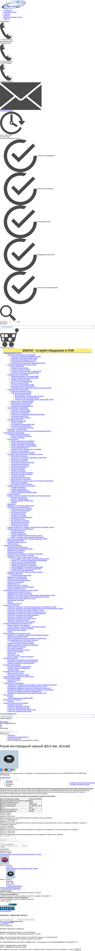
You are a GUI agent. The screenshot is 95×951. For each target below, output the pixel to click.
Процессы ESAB (17, 423)
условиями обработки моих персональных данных (12, 922)
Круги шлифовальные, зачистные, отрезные (22, 640)
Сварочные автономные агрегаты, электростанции (25, 572)
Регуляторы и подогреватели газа (19, 507)
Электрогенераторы (11, 658)
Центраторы (11, 653)
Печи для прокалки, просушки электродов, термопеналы (26, 638)
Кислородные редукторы (19, 459)
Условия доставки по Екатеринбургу (82, 783)
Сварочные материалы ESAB (17, 389)
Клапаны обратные (17, 437)
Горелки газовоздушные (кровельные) (20, 529)
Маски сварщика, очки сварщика (18, 625)
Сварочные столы (13, 655)
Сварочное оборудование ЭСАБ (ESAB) (21, 355)
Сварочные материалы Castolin (18, 675)
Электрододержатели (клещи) (17, 636)
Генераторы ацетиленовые (16, 542)
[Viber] (11, 770)
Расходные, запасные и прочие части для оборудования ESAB (29, 431)
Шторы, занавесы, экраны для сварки (20, 656)
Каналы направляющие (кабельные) (23, 564)
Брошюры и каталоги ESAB (16, 429)
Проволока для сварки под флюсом (19, 593)
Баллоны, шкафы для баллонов (22, 500)
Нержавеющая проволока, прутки (19, 592)
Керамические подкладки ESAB (22, 406)
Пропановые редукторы (19, 461)
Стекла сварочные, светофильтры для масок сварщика (26, 627)
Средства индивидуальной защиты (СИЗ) (18, 623)
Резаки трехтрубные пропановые (22, 442)
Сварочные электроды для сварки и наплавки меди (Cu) (26, 612)
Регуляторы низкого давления (21, 509)
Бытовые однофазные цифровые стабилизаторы (24, 691)
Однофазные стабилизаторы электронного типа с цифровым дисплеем (32, 685)
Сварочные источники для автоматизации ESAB (28, 414)
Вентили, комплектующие (20, 499)
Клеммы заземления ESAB (20, 379)
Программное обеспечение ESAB (22, 424)
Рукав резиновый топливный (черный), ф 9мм (22, 868)
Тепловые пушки (13, 670)
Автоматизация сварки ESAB (17, 408)
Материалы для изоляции (12, 699)
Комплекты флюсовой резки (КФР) (23, 452)
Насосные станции (13, 680)
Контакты (7, 15)
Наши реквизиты (6, 911)
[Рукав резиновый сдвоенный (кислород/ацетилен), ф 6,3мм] (4, 859)
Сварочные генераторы (15, 582)
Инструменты (8, 695)
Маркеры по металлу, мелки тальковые (20, 643)
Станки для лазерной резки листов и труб (21, 709)
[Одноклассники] (4, 770)
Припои (10, 602)
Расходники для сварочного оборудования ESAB (28, 363)
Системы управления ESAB (21, 426)
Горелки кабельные (17, 532)
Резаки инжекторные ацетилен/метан (24, 446)
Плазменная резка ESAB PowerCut (23, 361)
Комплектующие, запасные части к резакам (26, 449)
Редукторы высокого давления (21, 474)
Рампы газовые (12, 544)
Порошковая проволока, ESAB (21, 403)
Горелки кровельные (18, 530)
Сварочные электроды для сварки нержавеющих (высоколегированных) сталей (35, 608)
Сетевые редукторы (18, 476)
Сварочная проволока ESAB (21, 391)
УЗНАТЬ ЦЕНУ (5, 777)
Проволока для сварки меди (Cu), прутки (21, 598)
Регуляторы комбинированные (21, 517)
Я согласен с (12, 922)
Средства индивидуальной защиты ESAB (21, 364)
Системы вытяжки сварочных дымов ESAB (26, 371)
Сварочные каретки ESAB (20, 409)
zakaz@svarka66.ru (6, 110)
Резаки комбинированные (20, 447)
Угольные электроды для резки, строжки (21, 622)
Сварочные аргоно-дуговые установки (20, 555)
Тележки (14, 502)
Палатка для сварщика (15, 651)
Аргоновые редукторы (19, 467)
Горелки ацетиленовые (19, 489)
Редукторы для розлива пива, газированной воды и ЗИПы (27, 539)
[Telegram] (9, 770)
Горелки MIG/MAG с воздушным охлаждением (27, 567)
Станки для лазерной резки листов (19, 711)
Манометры (11, 504)
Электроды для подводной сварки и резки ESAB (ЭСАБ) (34, 399)
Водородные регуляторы (19, 524)
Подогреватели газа (18, 519)
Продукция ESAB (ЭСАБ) (12, 353)
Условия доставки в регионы (80, 784)
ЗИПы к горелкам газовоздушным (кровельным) (27, 537)
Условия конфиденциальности (10, 887)
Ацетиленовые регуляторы (20, 522)
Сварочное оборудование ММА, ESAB (24, 358)
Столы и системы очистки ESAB (22, 428)
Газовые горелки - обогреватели (18, 668)
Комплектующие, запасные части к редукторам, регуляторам (32, 481)
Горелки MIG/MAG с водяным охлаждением (26, 568)
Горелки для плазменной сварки (22, 570)
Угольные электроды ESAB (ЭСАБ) (27, 398)
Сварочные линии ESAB (19, 416)
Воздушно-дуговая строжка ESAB (22, 386)
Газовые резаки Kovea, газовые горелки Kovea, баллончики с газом (30, 527)
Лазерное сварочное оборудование (16, 703)
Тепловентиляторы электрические (19, 666)
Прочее (10, 631)
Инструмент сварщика (15, 648)
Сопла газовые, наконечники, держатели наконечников (30, 559)
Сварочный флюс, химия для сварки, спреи (19, 676)
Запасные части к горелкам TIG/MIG (23, 562)
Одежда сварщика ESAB (19, 368)
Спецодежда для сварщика (16, 630)
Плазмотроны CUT (14, 583)
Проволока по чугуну (14, 603)
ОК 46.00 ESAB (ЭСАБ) (23, 394)
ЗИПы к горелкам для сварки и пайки (24, 492)
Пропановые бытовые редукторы (22, 462)
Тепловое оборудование (12, 665)
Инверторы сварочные (15, 552)
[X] (6, 770)
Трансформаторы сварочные (17, 547)
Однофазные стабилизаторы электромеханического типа (27, 686)
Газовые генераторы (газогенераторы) (20, 663)
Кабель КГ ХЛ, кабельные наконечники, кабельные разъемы (28, 635)
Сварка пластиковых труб (16, 588)
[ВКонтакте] (1, 770)
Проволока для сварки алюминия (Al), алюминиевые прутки (28, 597)
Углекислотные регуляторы (20, 510)
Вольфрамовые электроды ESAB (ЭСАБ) (29, 396)
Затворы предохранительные (21, 436)
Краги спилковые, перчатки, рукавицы (20, 628)
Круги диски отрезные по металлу (22, 641)
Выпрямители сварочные (16, 550)
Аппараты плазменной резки (17, 578)
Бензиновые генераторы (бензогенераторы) (22, 660)
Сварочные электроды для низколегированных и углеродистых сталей (31, 607)
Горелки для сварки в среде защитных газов (22, 557)
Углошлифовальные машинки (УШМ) (20, 698)
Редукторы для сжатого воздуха (22, 472)
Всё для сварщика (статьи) (13, 17)
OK (19, 322)
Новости (7, 19)
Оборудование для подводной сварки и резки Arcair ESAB (31, 388)
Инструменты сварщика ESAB (21, 381)
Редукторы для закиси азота (21, 477)
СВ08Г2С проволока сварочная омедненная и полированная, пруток (31, 595)
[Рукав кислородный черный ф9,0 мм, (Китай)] (9, 759)
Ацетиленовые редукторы (20, 464)
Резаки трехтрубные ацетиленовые (23, 444)
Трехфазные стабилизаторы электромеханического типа (27, 693)
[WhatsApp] (14, 770)
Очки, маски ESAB (17, 366)
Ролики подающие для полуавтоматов (20, 587)
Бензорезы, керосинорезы (20, 451)
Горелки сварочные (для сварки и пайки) (21, 486)
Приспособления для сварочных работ (17, 633)
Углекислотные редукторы (20, 466)
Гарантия (7, 14)
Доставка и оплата (10, 12)
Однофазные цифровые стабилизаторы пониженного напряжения (30, 690)
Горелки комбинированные (20, 491)
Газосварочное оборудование (14, 432)
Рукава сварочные (13, 494)
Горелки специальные (18, 534)
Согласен (77, 949)
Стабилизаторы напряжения (13, 683)
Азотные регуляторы (18, 514)
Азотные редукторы (18, 469)
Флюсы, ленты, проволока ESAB (22, 401)
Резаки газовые (12, 439)
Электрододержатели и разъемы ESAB (24, 378)
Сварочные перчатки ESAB (20, 369)
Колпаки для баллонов (19, 497)
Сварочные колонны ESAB (20, 418)
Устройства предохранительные (18, 434)
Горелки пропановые (18, 487)
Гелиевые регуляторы (18, 515)
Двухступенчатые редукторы (21, 479)
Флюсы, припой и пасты (15, 673)
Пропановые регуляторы (19, 525)
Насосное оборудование (12, 678)
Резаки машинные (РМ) (15, 540)
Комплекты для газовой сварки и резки (20, 505)
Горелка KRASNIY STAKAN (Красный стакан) (26, 535)
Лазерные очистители (14, 704)
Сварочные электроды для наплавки (20, 617)
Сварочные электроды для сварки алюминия (23, 615)
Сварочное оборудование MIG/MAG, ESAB (26, 356)
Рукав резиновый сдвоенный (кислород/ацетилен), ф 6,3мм (20, 854)
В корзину (9, 781)
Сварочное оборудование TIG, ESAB (24, 360)
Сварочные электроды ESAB (21, 393)
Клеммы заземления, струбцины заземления (22, 645)
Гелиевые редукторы (18, 471)
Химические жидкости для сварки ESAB (25, 376)
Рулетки (10, 696)
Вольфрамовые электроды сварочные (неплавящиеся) (26, 613)
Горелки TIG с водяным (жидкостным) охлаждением (29, 560)
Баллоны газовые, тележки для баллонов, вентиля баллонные (29, 496)
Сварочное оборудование (13, 545)
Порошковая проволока (15, 600)
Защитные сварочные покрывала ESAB (25, 373)
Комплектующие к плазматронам (18, 580)
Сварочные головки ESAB (20, 413)
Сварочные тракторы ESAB (20, 411)
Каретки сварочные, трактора (17, 585)
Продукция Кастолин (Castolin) (14, 671)
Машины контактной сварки (17, 577)
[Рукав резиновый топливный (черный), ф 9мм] (10, 874)
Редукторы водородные (19, 456)
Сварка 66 (11, 735)
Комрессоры (11, 681)
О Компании (8, 10)
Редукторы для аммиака (19, 482)
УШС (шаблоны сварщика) (16, 646)
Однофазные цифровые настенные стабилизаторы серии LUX (29, 688)
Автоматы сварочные (14, 573)
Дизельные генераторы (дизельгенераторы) (22, 661)
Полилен (10, 701)
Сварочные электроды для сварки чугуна (21, 618)
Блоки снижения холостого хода (18, 650)
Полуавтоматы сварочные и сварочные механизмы (25, 554)
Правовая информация (14, 886)
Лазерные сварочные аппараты (18, 706)
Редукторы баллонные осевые (21, 484)
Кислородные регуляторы (20, 520)
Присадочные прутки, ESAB (20, 404)
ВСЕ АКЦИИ (4, 722)
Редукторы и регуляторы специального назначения (29, 457)
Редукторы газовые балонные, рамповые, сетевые (25, 454)
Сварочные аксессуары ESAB (17, 374)
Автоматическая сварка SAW (21, 575)
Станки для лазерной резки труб (18, 708)
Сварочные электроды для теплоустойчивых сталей (25, 610)
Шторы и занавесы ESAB (20, 383)
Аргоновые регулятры (18, 512)
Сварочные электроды (11, 605)
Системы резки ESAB (14, 419)
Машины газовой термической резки (20, 549)
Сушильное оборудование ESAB (22, 384)
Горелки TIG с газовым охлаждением (24, 565)
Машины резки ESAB (18, 421)
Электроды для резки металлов (18, 620)
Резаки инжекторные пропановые (23, 441)
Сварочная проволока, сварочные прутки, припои (21, 590)
